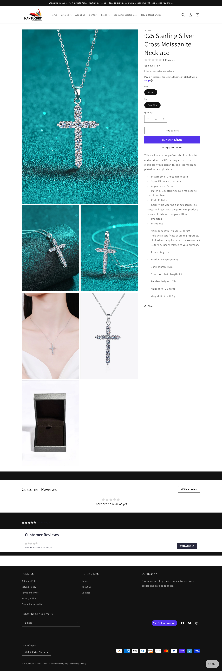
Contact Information (32, 604)
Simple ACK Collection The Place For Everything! (48, 663)
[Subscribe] (76, 623)
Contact (86, 592)
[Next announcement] (199, 3)
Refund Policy (29, 586)
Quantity (148, 112)
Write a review (189, 489)
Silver (151, 92)
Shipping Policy (30, 581)
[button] (66, 14)
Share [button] (151, 306)
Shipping (148, 71)
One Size (152, 105)
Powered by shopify (78, 663)
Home (85, 581)
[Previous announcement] (22, 3)
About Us (86, 586)
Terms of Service (30, 592)
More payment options (172, 147)
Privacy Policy (29, 598)
